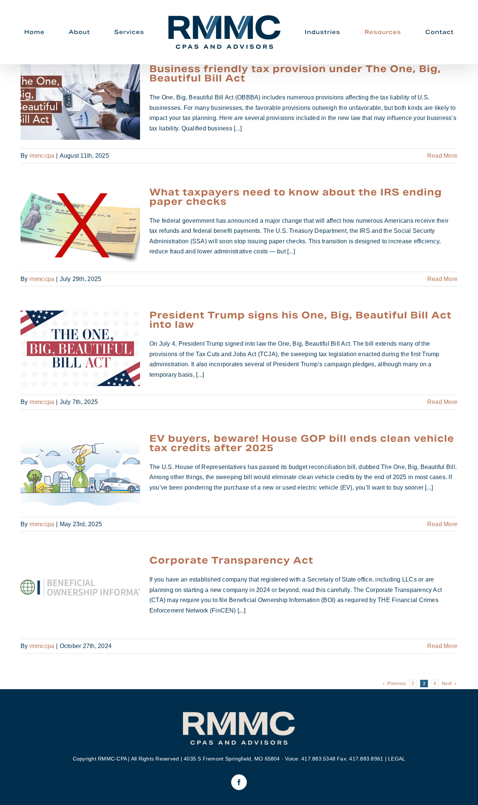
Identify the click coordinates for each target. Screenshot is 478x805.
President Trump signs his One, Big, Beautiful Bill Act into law (80, 348)
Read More (442, 155)
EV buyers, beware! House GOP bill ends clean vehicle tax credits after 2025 (80, 471)
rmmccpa (42, 155)
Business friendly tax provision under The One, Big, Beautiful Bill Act (80, 102)
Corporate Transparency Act (80, 594)
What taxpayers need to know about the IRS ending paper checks (80, 225)
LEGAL (396, 759)
